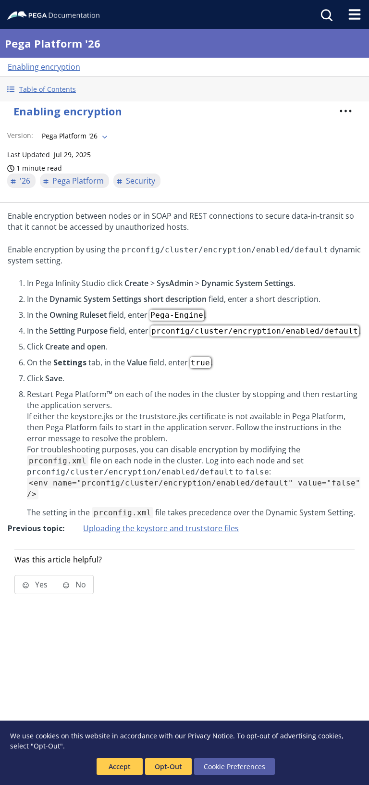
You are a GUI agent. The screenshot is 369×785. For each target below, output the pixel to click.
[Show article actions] (346, 111)
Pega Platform (78, 180)
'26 (25, 180)
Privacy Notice (210, 735)
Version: (20, 135)
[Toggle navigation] (354, 14)
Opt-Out (168, 766)
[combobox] (73, 136)
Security (140, 180)
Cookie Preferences (234, 766)
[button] (184, 89)
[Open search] (325, 14)
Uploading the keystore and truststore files (161, 528)
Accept (120, 766)
